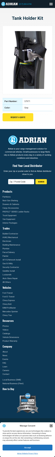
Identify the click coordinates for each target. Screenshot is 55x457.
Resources (8, 321)
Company (7, 346)
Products (7, 191)
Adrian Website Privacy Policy (27, 453)
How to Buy (8, 389)
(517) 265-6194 (25, 4)
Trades (6, 228)
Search (41, 181)
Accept (27, 447)
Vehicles (7, 287)
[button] (51, 425)
